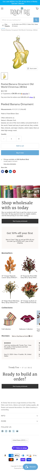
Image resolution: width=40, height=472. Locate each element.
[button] (20, 94)
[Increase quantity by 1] (19, 138)
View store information (10, 164)
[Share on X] (6, 171)
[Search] (36, 20)
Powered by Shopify (20, 468)
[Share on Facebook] (2, 171)
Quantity (3, 134)
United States (19, 440)
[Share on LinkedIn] (10, 171)
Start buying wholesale (20, 221)
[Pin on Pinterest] (14, 171)
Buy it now (20, 153)
